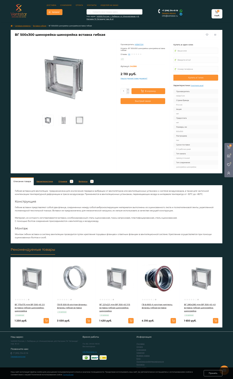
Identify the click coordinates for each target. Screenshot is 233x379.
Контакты (92, 5)
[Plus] (127, 89)
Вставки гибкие (39, 26)
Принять (213, 373)
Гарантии (140, 353)
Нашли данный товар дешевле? (134, 78)
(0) (129, 54)
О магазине (66, 5)
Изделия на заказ (109, 5)
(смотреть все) (197, 85)
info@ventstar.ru (170, 16)
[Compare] (49, 272)
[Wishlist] (49, 266)
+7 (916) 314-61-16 (170, 10)
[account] (228, 173)
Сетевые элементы (23, 26)
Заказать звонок (169, 13)
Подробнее (68, 374)
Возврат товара (143, 356)
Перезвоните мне (18, 357)
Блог (138, 359)
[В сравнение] (215, 35)
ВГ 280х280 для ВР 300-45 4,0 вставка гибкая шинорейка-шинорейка (200, 307)
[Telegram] (181, 14)
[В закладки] (207, 35)
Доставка (51, 5)
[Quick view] (49, 261)
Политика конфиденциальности (150, 362)
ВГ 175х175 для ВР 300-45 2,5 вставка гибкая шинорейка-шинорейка (30, 307)
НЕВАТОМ (139, 44)
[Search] (89, 12)
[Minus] (127, 92)
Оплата (79, 5)
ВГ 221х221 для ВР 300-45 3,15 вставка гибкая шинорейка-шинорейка (114, 307)
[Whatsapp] (181, 11)
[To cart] (46, 320)
